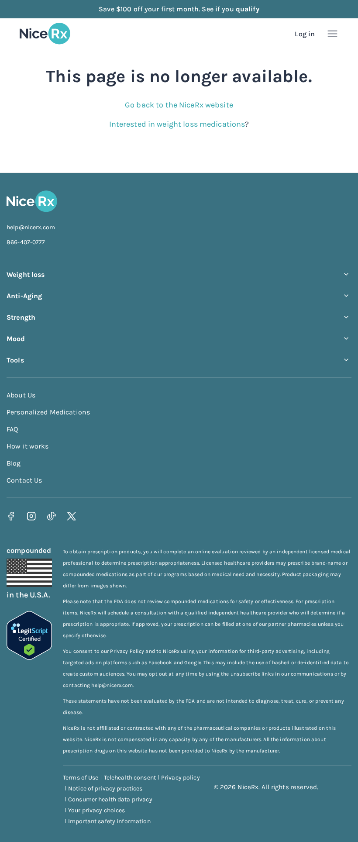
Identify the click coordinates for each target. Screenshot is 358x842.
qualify (247, 9)
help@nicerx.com (31, 227)
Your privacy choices (96, 810)
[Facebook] (11, 516)
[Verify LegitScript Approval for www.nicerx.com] (29, 657)
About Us (21, 395)
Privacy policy (180, 777)
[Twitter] (71, 516)
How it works (28, 446)
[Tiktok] (51, 516)
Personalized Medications (48, 412)
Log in (305, 34)
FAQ (12, 429)
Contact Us (24, 480)
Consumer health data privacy (110, 799)
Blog (14, 463)
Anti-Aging (24, 296)
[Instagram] (31, 516)
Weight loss (26, 274)
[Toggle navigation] (332, 34)
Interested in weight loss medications (177, 124)
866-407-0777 (26, 242)
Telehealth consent (130, 777)
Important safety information (109, 821)
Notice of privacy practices (105, 788)
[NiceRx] (45, 34)
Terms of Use (81, 777)
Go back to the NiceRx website (179, 105)
